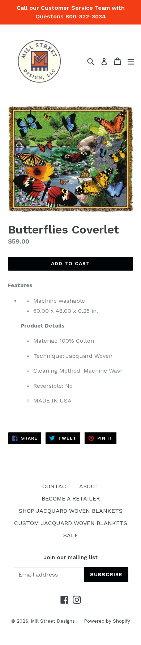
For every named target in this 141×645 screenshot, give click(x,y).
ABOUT (89, 486)
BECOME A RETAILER (71, 498)
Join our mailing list (70, 557)
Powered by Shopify (107, 621)
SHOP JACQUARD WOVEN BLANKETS (71, 510)
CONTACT (56, 486)
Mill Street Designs (53, 621)
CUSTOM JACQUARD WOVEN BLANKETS (70, 523)
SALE (70, 535)
